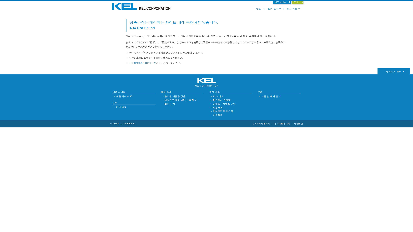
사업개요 (218, 107)
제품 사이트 (280, 2)
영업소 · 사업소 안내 (224, 103)
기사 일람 (121, 107)
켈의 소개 (273, 8)
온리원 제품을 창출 (175, 96)
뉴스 (258, 8)
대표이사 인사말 (222, 100)
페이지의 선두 (393, 71)
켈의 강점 (170, 103)
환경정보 (218, 115)
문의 (296, 2)
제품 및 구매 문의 (271, 96)
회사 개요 (218, 96)
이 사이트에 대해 (282, 124)
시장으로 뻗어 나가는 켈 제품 (181, 100)
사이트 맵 (298, 124)
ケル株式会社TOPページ (142, 63)
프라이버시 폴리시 (261, 124)
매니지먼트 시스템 (223, 111)
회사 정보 (292, 8)
